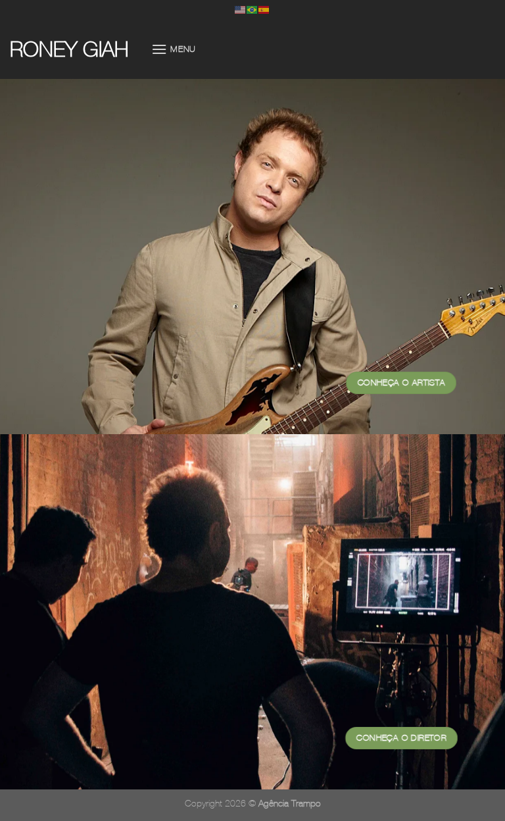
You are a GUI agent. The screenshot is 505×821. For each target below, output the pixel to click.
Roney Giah (69, 49)
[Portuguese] (252, 9)
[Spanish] (264, 9)
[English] (241, 9)
